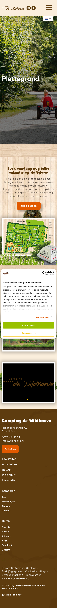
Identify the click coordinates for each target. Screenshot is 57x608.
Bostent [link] (6, 549)
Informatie (8, 480)
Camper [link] (6, 510)
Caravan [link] (6, 506)
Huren (6, 520)
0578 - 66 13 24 (11, 437)
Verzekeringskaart (12, 574)
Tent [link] (4, 497)
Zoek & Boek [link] (29, 205)
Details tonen (42, 317)
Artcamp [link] (6, 536)
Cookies (31, 567)
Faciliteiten (9, 458)
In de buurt (9, 474)
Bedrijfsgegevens (12, 571)
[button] (27, 399)
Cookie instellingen (36, 571)
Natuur (6, 469)
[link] (28, 236)
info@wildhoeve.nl (13, 440)
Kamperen (8, 490)
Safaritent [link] (7, 545)
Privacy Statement (13, 567)
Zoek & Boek (10, 449)
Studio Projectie (13, 594)
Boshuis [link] (6, 527)
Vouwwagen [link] (8, 501)
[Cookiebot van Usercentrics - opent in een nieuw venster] (42, 273)
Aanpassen (27, 333)
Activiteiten (9, 464)
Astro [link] (4, 540)
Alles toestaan (28, 325)
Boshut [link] (5, 531)
